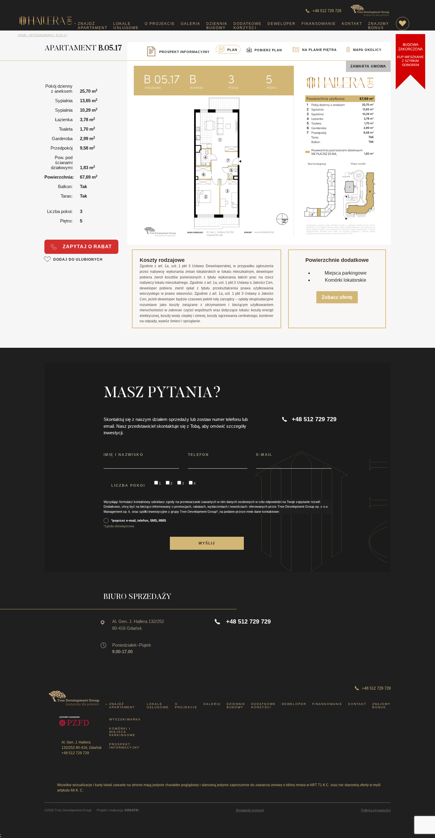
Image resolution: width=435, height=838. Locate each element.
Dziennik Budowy (217, 26)
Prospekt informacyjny (124, 746)
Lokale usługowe (126, 26)
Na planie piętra (319, 50)
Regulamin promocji (250, 810)
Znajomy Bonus (378, 26)
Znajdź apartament (92, 26)
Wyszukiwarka (125, 719)
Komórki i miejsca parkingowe (122, 732)
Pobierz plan (268, 50)
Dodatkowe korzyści (247, 26)
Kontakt (352, 24)
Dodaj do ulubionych (78, 259)
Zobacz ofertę (337, 297)
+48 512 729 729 (326, 11)
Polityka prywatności (376, 810)
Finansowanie (319, 24)
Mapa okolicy (367, 50)
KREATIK (132, 810)
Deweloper (282, 24)
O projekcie (160, 24)
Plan (232, 50)
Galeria (190, 24)
